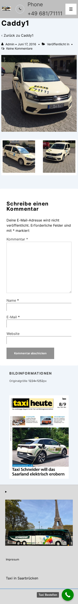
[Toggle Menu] (70, 9)
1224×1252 (35, 381)
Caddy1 (27, 35)
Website (13, 333)
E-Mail (11, 317)
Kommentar (17, 239)
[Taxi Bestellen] (68, 595)
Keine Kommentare (19, 48)
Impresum (12, 559)
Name (11, 300)
